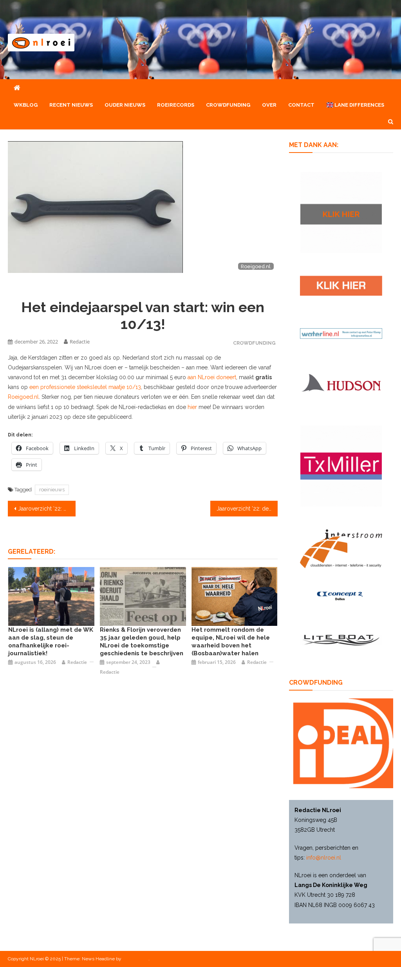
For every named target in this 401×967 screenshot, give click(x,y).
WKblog (26, 105)
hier (192, 407)
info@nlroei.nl (323, 857)
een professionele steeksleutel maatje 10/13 (85, 387)
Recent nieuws (71, 105)
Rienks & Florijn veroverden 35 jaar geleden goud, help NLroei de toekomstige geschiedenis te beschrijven (141, 641)
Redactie (80, 341)
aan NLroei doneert (212, 377)
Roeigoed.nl (23, 397)
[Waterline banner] (341, 333)
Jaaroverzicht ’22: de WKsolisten (247, 508)
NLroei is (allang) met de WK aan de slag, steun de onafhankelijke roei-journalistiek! (50, 641)
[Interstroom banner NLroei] (341, 548)
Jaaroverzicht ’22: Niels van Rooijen (46, 508)
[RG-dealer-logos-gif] (341, 285)
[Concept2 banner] (341, 596)
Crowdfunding (228, 105)
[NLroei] (51, 596)
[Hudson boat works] (341, 381)
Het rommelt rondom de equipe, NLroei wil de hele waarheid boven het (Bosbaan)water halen (230, 641)
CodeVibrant (135, 959)
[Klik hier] (340, 212)
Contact (301, 105)
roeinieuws (52, 490)
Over (269, 105)
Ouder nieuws (125, 105)
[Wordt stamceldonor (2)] (340, 465)
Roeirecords (175, 105)
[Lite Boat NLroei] (341, 639)
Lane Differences (358, 105)
